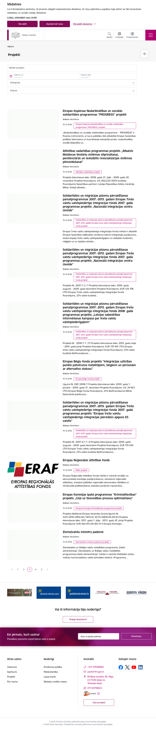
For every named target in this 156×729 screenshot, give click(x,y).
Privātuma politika (53, 666)
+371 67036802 (95, 666)
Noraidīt (22, 23)
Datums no (18, 75)
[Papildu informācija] (98, 693)
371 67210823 (94, 688)
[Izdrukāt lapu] (144, 54)
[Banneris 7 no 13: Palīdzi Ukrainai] (78, 592)
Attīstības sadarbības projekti (88, 172)
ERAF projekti (81, 470)
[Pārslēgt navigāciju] (150, 35)
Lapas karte (50, 676)
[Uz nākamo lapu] (47, 569)
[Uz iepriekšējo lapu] (11, 569)
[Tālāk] (143, 593)
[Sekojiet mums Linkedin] (140, 667)
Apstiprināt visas (54, 23)
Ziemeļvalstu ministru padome (83, 532)
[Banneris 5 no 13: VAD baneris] (19, 592)
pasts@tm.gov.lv (95, 671)
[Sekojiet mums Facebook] (121, 667)
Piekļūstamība (51, 671)
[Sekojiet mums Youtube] (134, 667)
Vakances (12, 666)
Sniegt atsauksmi (78, 619)
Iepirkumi (12, 671)
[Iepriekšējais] (12, 593)
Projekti (11, 676)
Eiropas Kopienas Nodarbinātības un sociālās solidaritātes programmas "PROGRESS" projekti (94, 112)
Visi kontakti (99, 702)
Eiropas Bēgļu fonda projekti (87, 379)
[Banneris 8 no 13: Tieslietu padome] (107, 592)
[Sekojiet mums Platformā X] (127, 667)
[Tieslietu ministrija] (23, 35)
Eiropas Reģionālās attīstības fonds (86, 460)
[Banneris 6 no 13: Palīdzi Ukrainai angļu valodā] (49, 592)
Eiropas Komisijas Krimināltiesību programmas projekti (99, 508)
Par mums (12, 681)
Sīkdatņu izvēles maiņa (55, 681)
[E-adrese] (90, 693)
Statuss (13, 90)
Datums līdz (86, 75)
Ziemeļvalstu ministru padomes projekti (92, 542)
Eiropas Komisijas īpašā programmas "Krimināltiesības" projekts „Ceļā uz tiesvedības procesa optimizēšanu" (100, 496)
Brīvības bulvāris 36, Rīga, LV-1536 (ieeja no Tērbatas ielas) (100, 680)
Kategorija (15, 82)
